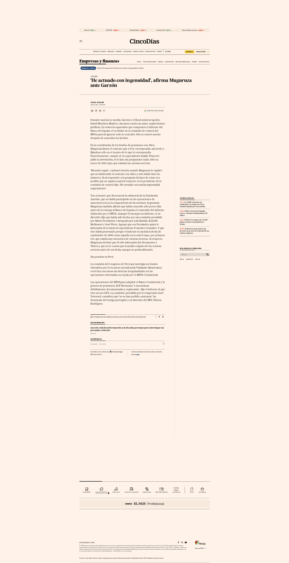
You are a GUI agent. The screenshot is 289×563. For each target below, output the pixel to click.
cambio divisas (147, 492)
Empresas (93, 344)
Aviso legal (88, 558)
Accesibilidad (135, 558)
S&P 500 (109, 30)
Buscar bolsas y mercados (191, 248)
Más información (96, 354)
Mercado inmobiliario (183, 62)
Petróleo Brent (134, 30)
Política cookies (97, 558)
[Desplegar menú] (81, 41)
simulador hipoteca (101, 492)
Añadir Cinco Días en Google (155, 110)
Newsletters (150, 558)
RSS (145, 558)
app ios (192, 492)
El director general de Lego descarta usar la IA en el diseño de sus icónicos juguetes (194, 231)
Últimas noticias (150, 51)
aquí (137, 354)
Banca (139, 62)
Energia (160, 62)
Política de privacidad (124, 558)
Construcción (169, 62)
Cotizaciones (127, 51)
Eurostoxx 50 (161, 30)
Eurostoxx (189, 259)
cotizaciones (176, 492)
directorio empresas (161, 492)
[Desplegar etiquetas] (163, 343)
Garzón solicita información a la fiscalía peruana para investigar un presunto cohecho (127, 329)
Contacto (82, 558)
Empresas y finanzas (99, 51)
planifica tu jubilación (131, 492)
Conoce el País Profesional (144, 503)
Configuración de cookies (109, 558)
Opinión (159, 51)
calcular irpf (87, 492)
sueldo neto (116, 492)
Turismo (194, 62)
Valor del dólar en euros (189, 30)
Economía (118, 51)
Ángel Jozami (97, 102)
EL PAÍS (167, 50)
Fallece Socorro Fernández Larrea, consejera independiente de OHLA (193, 213)
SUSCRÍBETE (189, 52)
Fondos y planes (138, 51)
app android (202, 492)
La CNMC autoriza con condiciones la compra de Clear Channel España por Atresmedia (192, 204)
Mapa (141, 558)
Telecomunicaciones (149, 62)
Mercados (111, 51)
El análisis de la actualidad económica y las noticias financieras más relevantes (120, 317)
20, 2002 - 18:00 (97, 105)
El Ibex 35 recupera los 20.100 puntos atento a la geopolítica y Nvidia (120, 68)
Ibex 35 (86, 30)
